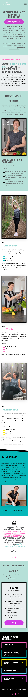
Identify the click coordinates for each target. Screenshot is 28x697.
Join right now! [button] (14, 22)
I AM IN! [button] (14, 623)
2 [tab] (15, 557)
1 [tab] (13, 557)
